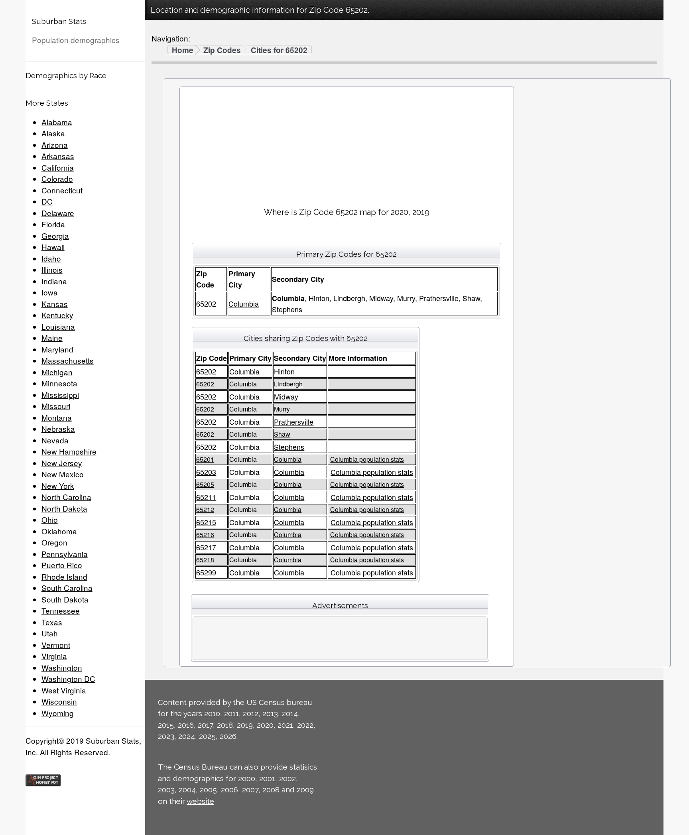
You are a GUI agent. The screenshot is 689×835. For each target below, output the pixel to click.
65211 (206, 497)
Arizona (54, 144)
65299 (206, 572)
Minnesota (59, 383)
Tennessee (60, 610)
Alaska (53, 133)
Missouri (55, 405)
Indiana (54, 281)
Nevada (55, 440)
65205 (205, 484)
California (57, 167)
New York (57, 485)
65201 (205, 459)
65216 (205, 534)
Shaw (282, 434)
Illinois (52, 269)
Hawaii (53, 246)
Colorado (57, 178)
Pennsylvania (64, 553)
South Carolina (67, 587)
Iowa (49, 292)
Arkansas (57, 155)
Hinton (284, 371)
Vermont (55, 644)
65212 (205, 509)
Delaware (57, 212)
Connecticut (62, 190)
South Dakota (65, 599)
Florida (53, 224)
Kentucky (57, 314)
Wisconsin (59, 701)
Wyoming (57, 712)
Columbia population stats (367, 459)
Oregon (54, 542)
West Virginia (63, 690)
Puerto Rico (61, 564)
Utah (49, 633)
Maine (52, 337)
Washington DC (68, 678)
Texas (51, 621)
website (200, 801)
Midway (286, 396)
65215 (206, 522)
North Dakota (64, 508)
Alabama (56, 121)
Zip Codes (222, 50)
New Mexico (62, 474)
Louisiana (58, 326)
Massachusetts (67, 360)
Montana (56, 417)
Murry (282, 409)
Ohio (49, 519)
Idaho (51, 258)
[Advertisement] (346, 144)
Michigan (57, 371)
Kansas (54, 303)
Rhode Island (64, 576)
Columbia (243, 303)
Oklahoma (59, 531)
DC (47, 201)
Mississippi (60, 394)
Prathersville (293, 421)
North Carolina (66, 496)
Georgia (55, 235)
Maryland (57, 349)
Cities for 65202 (279, 50)
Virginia (54, 655)
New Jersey (61, 462)
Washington (61, 667)
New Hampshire (68, 451)
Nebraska (58, 428)
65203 (206, 472)
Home (182, 50)
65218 (205, 559)
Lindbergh (288, 383)
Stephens (289, 446)
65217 (206, 547)
